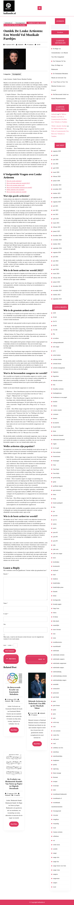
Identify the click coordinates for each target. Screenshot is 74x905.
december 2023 (57, 286)
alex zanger (56, 346)
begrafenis (56, 376)
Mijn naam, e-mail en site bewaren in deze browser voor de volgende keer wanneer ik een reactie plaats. (23, 638)
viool (54, 828)
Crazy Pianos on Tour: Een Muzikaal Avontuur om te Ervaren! (59, 86)
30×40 (55, 317)
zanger (55, 853)
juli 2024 (55, 256)
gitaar (54, 482)
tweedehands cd (57, 798)
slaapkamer (56, 760)
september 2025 (57, 197)
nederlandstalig (57, 671)
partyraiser (56, 693)
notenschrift (56, 688)
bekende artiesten (57, 380)
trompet (55, 781)
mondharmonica (57, 642)
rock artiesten (56, 731)
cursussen (55, 414)
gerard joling (56, 477)
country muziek (57, 410)
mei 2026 (55, 164)
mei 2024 (55, 265)
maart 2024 (56, 273)
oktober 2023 (56, 294)
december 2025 (57, 185)
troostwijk (56, 785)
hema (54, 494)
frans (54, 465)
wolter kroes (56, 844)
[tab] (40, 8)
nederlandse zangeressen (59, 663)
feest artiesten (57, 452)
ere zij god (56, 448)
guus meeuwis (57, 490)
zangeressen (56, 878)
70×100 (55, 330)
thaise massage (57, 773)
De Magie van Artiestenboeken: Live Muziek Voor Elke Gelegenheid (59, 53)
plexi (54, 714)
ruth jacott (56, 739)
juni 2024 (55, 261)
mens (54, 638)
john (54, 545)
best (54, 384)
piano (54, 709)
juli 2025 (55, 206)
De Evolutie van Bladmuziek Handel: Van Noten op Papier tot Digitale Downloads (13, 783)
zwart (54, 887)
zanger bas (56, 861)
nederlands (56, 650)
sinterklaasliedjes (57, 756)
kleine (54, 595)
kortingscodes (57, 600)
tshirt (54, 790)
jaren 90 (55, 541)
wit (54, 840)
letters (54, 612)
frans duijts (56, 473)
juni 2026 (55, 159)
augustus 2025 (57, 202)
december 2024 (57, 235)
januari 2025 (56, 231)
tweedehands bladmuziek (60, 794)
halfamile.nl (9, 13)
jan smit (55, 515)
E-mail (5, 614)
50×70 (55, 321)
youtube (55, 849)
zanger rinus (56, 870)
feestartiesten (56, 456)
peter (54, 701)
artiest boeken (57, 355)
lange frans (56, 608)
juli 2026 (55, 155)
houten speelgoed (57, 503)
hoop (54, 498)
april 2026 (56, 168)
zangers (55, 882)
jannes (54, 524)
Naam (5, 603)
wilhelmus (56, 836)
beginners (55, 372)
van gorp (55, 815)
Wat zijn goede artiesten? (14, 181)
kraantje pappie (57, 604)
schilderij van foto (58, 747)
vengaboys (56, 819)
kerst (54, 558)
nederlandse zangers (58, 667)
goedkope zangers (58, 486)
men (54, 633)
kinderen (55, 579)
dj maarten (56, 422)
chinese (55, 406)
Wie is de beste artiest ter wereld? (16, 192)
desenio (55, 418)
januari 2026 (56, 180)
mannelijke (56, 625)
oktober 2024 (56, 244)
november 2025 (57, 189)
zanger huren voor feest (59, 866)
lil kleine (55, 617)
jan (54, 511)
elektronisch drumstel (59, 439)
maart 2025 (56, 223)
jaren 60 (55, 532)
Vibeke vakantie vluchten (59, 126)
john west (55, 549)
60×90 (55, 325)
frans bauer (56, 469)
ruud (54, 743)
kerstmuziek (56, 566)
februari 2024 (57, 277)
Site (4, 624)
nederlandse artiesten (58, 655)
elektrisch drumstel (58, 435)
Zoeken (60, 21)
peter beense (56, 705)
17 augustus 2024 (12, 793)
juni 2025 (55, 210)
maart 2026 (56, 172)
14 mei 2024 (33, 713)
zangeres (55, 874)
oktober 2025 (56, 193)
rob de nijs (56, 722)
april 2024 (56, 269)
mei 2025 (55, 214)
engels (54, 444)
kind (54, 574)
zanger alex (56, 857)
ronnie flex (56, 735)
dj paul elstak (56, 427)
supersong (55, 769)
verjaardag (56, 823)
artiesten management (59, 368)
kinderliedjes (56, 583)
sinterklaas (56, 752)
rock (54, 726)
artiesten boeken (57, 359)
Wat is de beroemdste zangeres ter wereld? (19, 187)
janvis (54, 528)
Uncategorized (20, 23)
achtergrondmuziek (58, 342)
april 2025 (56, 218)
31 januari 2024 (9, 44)
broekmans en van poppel (60, 397)
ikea (54, 507)
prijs (54, 718)
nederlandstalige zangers (59, 680)
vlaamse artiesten (57, 832)
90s (54, 334)
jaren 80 (55, 536)
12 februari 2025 (11, 699)
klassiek (55, 591)
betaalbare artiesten (58, 389)
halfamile (20, 44)
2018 (54, 313)
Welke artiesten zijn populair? (15, 189)
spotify (55, 764)
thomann (55, 777)
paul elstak (56, 697)
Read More (15, 731)
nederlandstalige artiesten (60, 676)
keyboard (55, 570)
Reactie (5, 574)
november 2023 (57, 290)
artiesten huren (57, 363)
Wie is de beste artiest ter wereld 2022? (18, 183)
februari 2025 (57, 227)
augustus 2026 (57, 151)
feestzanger (56, 460)
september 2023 (57, 299)
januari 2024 (56, 282)
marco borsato (57, 629)
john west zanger (57, 553)
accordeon (56, 338)
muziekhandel (57, 646)
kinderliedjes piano (58, 587)
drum (54, 431)
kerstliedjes (56, 562)
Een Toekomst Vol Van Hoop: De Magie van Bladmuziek (58, 65)
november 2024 (57, 239)
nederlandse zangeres (58, 659)
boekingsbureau (57, 393)
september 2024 (57, 248)
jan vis (55, 520)
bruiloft (55, 401)
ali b (54, 351)
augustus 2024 (57, 252)
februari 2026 (57, 176)
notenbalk (55, 684)
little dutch (56, 621)
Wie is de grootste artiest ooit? (16, 185)
